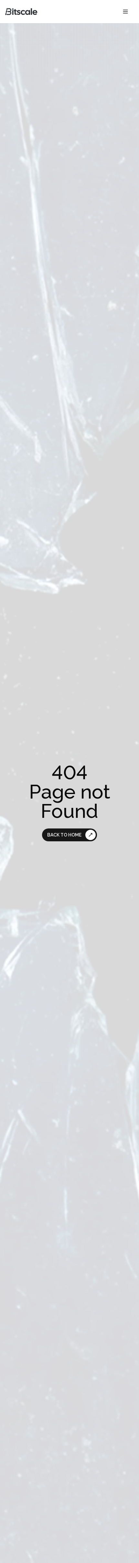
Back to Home (64, 834)
